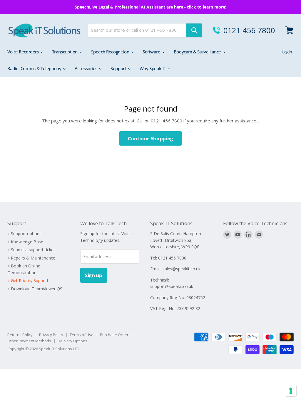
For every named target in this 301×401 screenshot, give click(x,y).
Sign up (93, 275)
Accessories (86, 68)
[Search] (194, 30)
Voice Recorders (23, 52)
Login (287, 52)
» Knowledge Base (25, 242)
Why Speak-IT (153, 68)
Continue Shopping (150, 138)
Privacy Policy (51, 334)
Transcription (65, 52)
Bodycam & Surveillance (198, 52)
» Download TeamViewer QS (34, 289)
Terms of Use (81, 334)
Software (152, 52)
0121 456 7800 (249, 30)
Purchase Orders (115, 334)
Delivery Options (72, 340)
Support (119, 68)
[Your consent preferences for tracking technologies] (290, 390)
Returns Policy (20, 334)
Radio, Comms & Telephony (34, 68)
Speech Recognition (110, 52)
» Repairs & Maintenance (31, 258)
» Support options (24, 233)
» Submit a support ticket (31, 249)
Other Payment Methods (29, 340)
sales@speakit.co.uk (181, 269)
